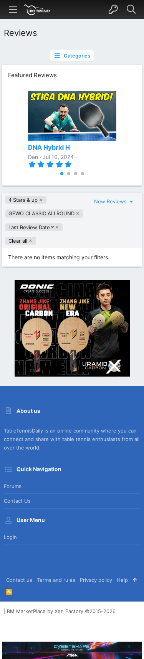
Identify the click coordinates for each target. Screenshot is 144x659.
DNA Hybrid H (49, 147)
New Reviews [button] (111, 201)
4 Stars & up (23, 200)
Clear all (17, 241)
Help (122, 580)
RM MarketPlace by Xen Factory (61, 611)
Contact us (17, 501)
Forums (13, 486)
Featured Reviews (32, 75)
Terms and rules (56, 580)
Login (10, 537)
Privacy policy (96, 580)
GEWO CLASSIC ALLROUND (41, 213)
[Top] (134, 580)
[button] (13, 10)
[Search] (131, 10)
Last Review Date (29, 227)
